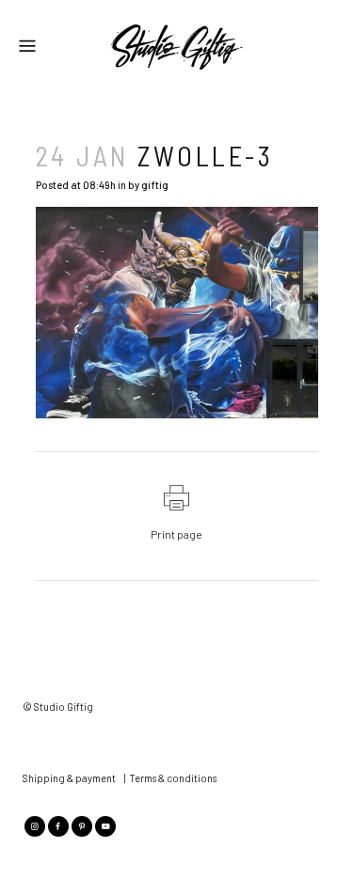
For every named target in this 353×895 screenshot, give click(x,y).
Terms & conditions (173, 778)
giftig (154, 185)
